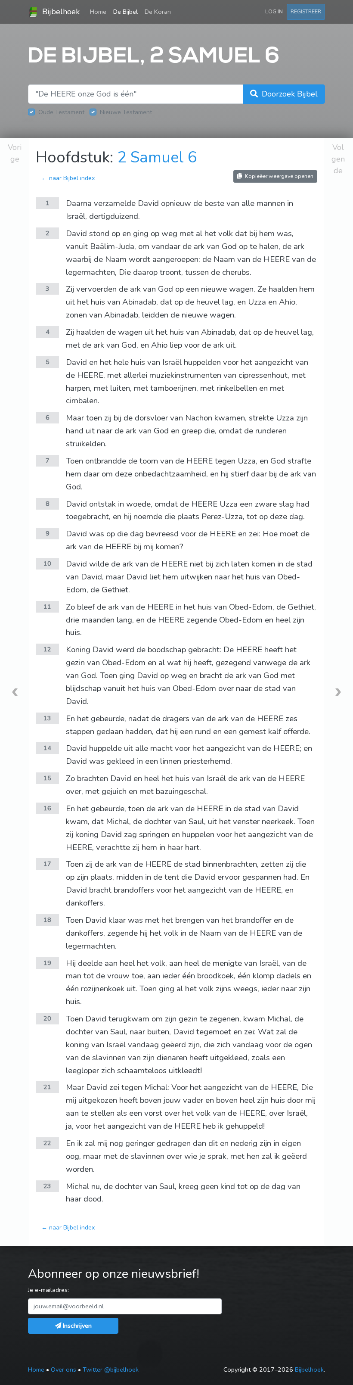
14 (47, 748)
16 (47, 808)
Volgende (338, 159)
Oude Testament (61, 112)
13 (47, 718)
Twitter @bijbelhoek (111, 1369)
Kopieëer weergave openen (278, 176)
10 (47, 563)
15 (47, 778)
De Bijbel (125, 11)
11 (47, 606)
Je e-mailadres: (48, 1289)
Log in (274, 11)
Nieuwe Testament (126, 112)
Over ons (63, 1369)
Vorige (15, 153)
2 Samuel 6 (157, 157)
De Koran (158, 11)
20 (47, 1018)
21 (47, 1087)
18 (47, 919)
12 (47, 649)
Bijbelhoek (60, 11)
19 (47, 963)
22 (47, 1143)
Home (100, 11)
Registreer (306, 11)
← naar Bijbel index (68, 178)
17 (47, 863)
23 (47, 1186)
